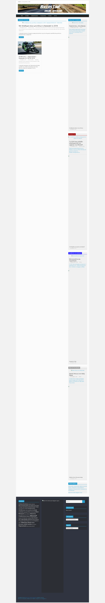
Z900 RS (63, 29)
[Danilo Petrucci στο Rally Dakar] (77, 370)
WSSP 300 (57, 29)
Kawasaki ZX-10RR (36, 61)
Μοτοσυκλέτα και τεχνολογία (74, 260)
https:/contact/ (69, 510)
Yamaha (29, 524)
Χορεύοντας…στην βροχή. (77, 26)
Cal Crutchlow (31, 505)
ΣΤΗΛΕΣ (50, 15)
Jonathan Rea (31, 510)
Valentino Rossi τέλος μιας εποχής (76, 477)
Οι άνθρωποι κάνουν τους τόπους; (76, 128)
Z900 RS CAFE (21, 30)
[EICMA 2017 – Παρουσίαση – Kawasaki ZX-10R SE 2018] (30, 42)
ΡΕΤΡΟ (55, 15)
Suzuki (35, 520)
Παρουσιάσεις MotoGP (31, 526)
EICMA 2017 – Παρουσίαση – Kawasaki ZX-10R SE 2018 (28, 57)
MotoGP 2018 (21, 518)
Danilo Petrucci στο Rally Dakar (77, 374)
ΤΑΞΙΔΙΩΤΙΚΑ (43, 15)
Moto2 (24, 516)
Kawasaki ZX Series (24, 29)
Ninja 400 (43, 29)
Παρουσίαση (27, 62)
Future (33, 508)
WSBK (54, 29)
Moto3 (28, 516)
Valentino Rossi (26, 522)
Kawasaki (57, 27)
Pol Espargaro (21, 520)
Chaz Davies (36, 505)
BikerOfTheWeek (22, 505)
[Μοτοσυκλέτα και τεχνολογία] (77, 255)
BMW (27, 505)
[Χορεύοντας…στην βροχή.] (77, 22)
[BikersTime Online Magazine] (52, 4)
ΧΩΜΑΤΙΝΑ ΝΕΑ (34, 15)
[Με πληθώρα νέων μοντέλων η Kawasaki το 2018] (42, 22)
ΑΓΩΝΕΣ (27, 15)
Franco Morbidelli (28, 508)
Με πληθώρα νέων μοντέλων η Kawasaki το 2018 (38, 26)
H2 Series (49, 27)
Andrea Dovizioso (23, 504)
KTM (28, 512)
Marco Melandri (27, 513)
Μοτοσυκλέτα (34, 524)
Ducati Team (35, 507)
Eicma (42, 27)
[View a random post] (86, 16)
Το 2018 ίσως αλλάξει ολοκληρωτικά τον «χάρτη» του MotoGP (76, 143)
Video (33, 522)
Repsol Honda (26, 520)
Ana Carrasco (37, 27)
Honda (20, 510)
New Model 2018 (38, 29)
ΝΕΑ (22, 15)
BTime (81, 27)
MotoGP (33, 516)
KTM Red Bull (32, 512)
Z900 (60, 29)
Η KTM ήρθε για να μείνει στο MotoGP (77, 246)
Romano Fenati (31, 520)
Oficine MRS (51, 29)
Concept (20, 507)
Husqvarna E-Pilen (72, 361)
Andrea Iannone (32, 504)
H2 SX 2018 (53, 27)
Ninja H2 (46, 29)
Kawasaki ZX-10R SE (31, 29)
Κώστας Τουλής (31, 27)
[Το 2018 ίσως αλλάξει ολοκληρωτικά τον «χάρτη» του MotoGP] (77, 137)
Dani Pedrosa (25, 507)
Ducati (30, 507)
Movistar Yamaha (27, 518)
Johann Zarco (25, 510)
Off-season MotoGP (35, 519)
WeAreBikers (21, 524)
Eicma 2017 (45, 27)
